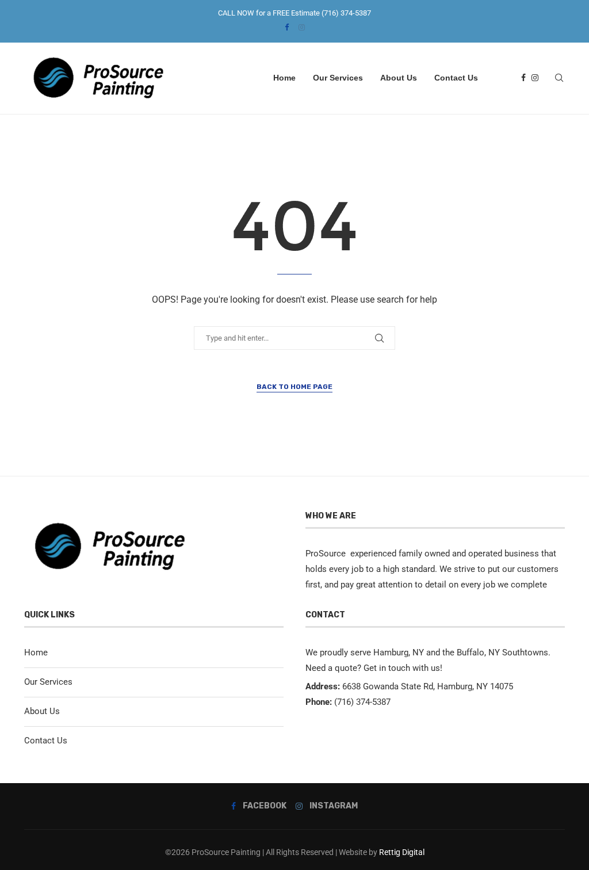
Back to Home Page (294, 387)
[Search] (559, 78)
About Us (398, 77)
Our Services (338, 77)
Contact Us (456, 77)
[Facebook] (287, 27)
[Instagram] (302, 27)
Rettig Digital (401, 852)
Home (284, 77)
